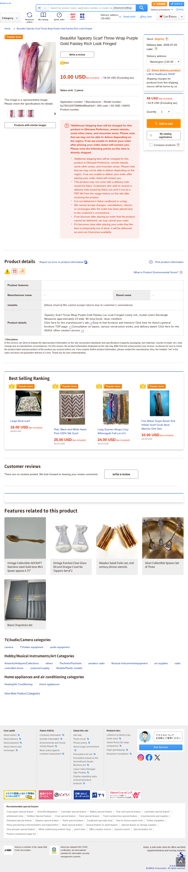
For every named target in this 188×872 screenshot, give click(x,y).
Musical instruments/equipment (129, 663)
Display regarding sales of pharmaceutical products (85, 780)
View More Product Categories (22, 693)
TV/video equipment (31, 647)
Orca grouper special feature (21, 829)
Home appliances (49, 684)
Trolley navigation (155, 820)
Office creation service (100, 829)
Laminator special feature (157, 811)
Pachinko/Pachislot (71, 663)
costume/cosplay (40, 668)
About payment (11, 743)
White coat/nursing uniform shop (55, 829)
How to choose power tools (129, 820)
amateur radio (96, 663)
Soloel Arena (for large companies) (118, 744)
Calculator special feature (73, 811)
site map (77, 735)
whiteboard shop (15, 816)
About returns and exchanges (12, 748)
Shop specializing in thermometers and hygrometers (33, 825)
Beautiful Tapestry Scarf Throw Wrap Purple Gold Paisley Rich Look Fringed (54, 28)
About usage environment (86, 746)
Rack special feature (89, 816)
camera (8, 647)
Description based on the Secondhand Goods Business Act (85, 761)
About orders (10, 735)
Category (7, 18)
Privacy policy (80, 743)
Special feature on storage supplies (139, 825)
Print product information (169, 262)
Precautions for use (83, 754)
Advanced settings (122, 8)
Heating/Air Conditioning (18, 684)
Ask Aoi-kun (160, 747)
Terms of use (79, 739)
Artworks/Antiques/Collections (21, 663)
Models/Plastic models (69, 668)
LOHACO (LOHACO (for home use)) (119, 737)
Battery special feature (101, 811)
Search (142, 8)
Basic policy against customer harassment (50, 752)
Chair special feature (65, 816)
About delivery (11, 739)
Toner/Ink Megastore (47, 811)
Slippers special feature (47, 820)
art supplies (161, 663)
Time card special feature (128, 811)
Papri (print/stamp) (116, 750)
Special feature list (142, 829)
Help (181, 9)
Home (7, 28)
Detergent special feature (19, 820)
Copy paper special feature (20, 811)
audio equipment (60, 647)
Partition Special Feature (39, 816)
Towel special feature (72, 820)
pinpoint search (122, 829)
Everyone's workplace (118, 754)
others (49, 663)
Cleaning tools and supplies (155, 816)
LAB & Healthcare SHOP (161, 74)
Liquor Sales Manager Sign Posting (84, 771)
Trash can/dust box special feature (120, 816)
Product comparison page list (21, 834)
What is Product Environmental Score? (156, 272)
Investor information (49, 739)
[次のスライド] (55, 114)
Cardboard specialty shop (100, 820)
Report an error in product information (61, 262)
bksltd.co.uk (5, 3)
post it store (80, 829)
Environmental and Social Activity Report (52, 745)
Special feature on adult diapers (102, 825)
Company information (50, 735)
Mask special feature (72, 825)
